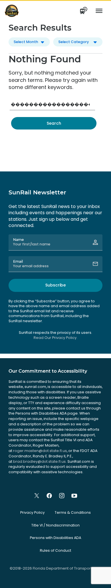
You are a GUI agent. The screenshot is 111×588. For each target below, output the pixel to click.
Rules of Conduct (55, 550)
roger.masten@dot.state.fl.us (40, 450)
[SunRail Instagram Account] (62, 495)
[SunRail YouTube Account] (74, 495)
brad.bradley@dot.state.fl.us (39, 461)
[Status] (84, 11)
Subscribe (55, 285)
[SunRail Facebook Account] (49, 495)
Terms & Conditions (73, 512)
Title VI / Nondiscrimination (55, 525)
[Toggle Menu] (99, 11)
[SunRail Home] (12, 11)
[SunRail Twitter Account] (36, 495)
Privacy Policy (32, 512)
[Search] (53, 123)
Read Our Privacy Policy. (55, 337)
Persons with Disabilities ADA (55, 537)
